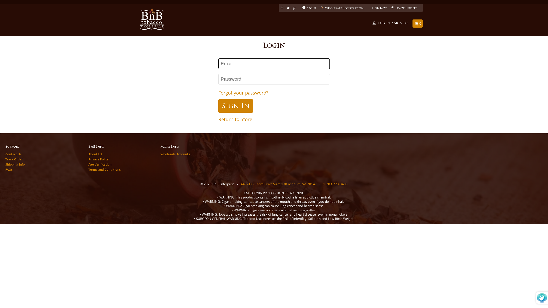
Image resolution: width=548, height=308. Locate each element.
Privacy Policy (98, 159)
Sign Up (401, 23)
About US (95, 154)
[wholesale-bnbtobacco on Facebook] (282, 8)
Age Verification (100, 164)
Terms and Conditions (104, 169)
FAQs (9, 169)
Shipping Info (15, 164)
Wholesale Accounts (175, 154)
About (311, 8)
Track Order (14, 159)
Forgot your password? (243, 92)
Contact (379, 8)
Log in (384, 23)
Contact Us (13, 154)
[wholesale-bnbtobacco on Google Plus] (294, 8)
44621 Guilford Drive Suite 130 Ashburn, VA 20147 (279, 184)
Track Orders (406, 8)
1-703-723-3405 (335, 184)
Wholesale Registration (344, 8)
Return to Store (235, 119)
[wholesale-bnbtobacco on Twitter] (288, 8)
